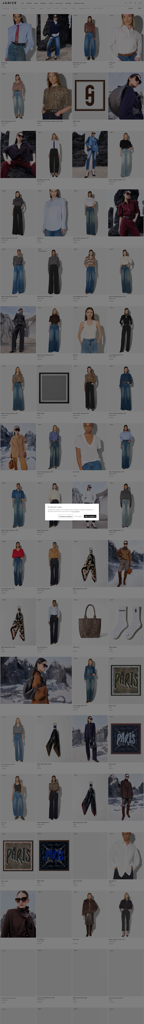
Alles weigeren (78, 516)
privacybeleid (75, 511)
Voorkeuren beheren (66, 516)
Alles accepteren (90, 516)
